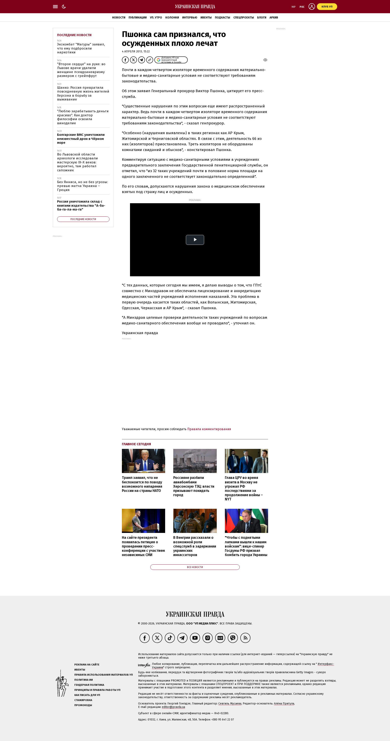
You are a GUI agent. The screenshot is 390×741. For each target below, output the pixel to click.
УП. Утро (156, 17)
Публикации (138, 17)
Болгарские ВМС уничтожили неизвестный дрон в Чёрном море (81, 139)
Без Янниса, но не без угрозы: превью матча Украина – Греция (82, 186)
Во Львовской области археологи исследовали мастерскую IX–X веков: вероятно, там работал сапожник (77, 162)
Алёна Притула (284, 703)
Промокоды (83, 705)
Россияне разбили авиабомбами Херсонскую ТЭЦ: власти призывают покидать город (193, 486)
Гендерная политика (89, 684)
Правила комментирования (209, 429)
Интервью (189, 17)
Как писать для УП (87, 695)
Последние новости (74, 35)
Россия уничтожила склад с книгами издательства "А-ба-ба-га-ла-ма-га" (81, 205)
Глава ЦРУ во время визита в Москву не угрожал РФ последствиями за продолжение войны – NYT (244, 488)
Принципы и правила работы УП (97, 689)
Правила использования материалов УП (103, 674)
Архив (274, 17)
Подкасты (222, 17)
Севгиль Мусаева (229, 703)
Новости (118, 17)
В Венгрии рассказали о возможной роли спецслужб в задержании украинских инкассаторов (194, 546)
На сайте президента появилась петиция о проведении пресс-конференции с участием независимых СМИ (143, 546)
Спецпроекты (243, 17)
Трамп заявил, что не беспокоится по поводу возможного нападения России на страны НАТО (142, 484)
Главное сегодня (136, 444)
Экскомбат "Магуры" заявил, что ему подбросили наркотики (81, 48)
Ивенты (206, 17)
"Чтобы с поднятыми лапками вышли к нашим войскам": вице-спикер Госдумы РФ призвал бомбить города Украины (246, 546)
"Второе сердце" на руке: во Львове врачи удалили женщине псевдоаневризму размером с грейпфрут (81, 70)
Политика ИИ (83, 679)
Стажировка (83, 700)
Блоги (261, 17)
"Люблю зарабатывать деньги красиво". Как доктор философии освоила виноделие (83, 117)
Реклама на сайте (86, 664)
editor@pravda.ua (173, 707)
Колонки (172, 17)
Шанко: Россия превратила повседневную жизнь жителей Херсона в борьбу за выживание (83, 93)
